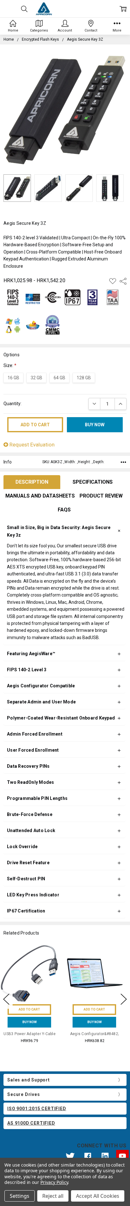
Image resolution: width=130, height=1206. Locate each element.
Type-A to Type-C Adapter (97, 1034)
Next (123, 999)
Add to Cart (32, 1009)
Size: (9, 365)
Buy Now (33, 1022)
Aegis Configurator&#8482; (32, 1034)
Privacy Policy (54, 1182)
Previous (6, 999)
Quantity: (12, 403)
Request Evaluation (31, 444)
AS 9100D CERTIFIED (31, 1123)
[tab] (31, 482)
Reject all (52, 1195)
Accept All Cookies (97, 1195)
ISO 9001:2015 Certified (36, 1108)
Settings (19, 1195)
